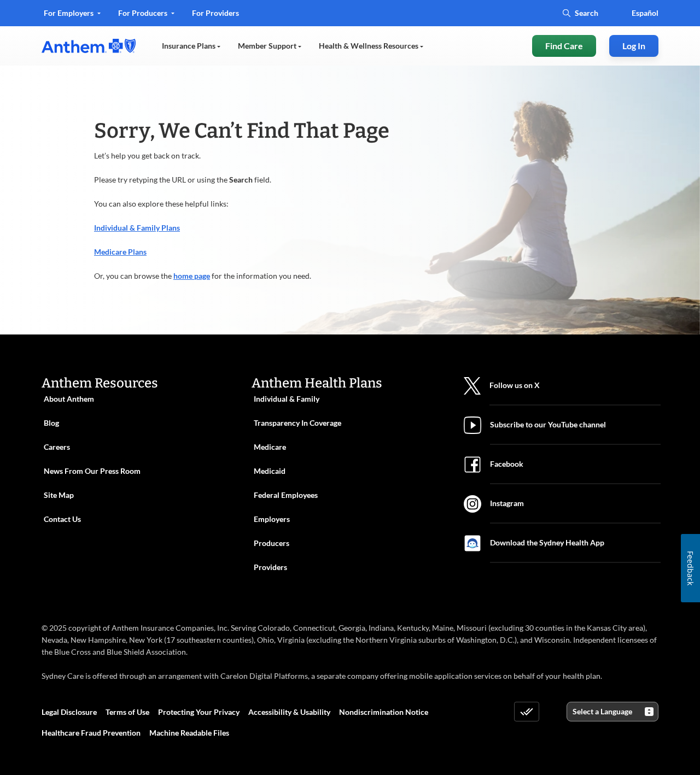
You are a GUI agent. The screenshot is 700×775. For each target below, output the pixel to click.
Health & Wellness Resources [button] (369, 45)
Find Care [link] (564, 45)
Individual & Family (286, 398)
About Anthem (69, 398)
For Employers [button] (69, 12)
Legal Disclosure (69, 712)
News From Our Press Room (92, 470)
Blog (51, 422)
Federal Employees (286, 495)
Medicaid (269, 470)
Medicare (270, 446)
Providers (270, 567)
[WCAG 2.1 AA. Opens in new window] (526, 711)
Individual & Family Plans (137, 227)
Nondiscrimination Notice (383, 712)
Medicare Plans (120, 251)
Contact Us (62, 519)
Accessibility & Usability (289, 712)
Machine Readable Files (189, 732)
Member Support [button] (268, 45)
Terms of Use (127, 712)
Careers (57, 446)
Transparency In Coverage (297, 422)
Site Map (59, 495)
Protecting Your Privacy (199, 712)
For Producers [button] (143, 12)
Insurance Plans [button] (189, 45)
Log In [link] (633, 45)
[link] (89, 46)
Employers (272, 519)
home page (191, 275)
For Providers (215, 17)
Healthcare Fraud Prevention (91, 732)
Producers (271, 543)
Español (645, 12)
